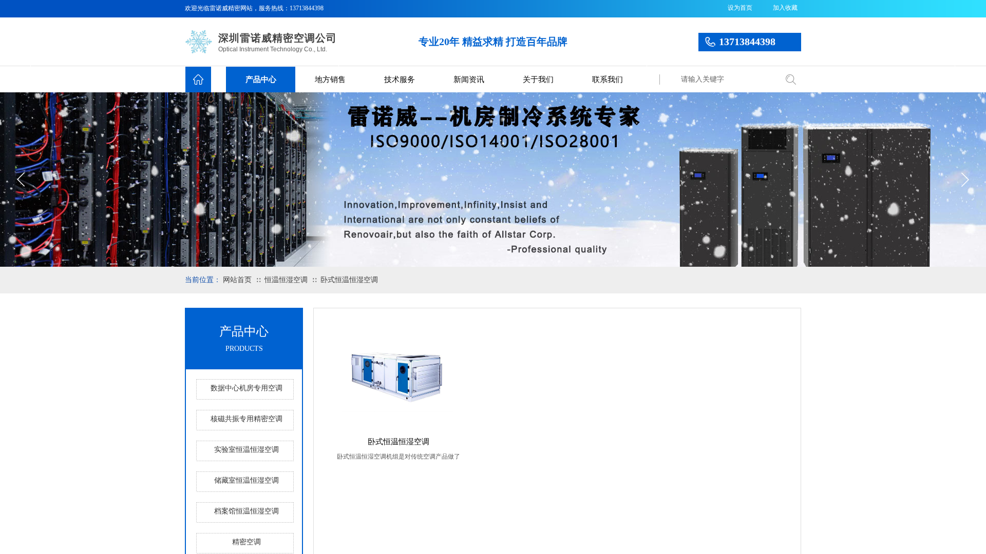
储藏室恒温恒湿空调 (246, 480)
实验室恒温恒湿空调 (246, 449)
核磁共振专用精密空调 (246, 419)
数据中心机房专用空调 (246, 388)
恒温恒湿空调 (286, 280)
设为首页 (740, 7)
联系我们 (607, 79)
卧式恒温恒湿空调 (349, 280)
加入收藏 (785, 7)
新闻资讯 (468, 79)
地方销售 (330, 79)
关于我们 (538, 79)
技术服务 (399, 79)
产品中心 (260, 79)
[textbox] (726, 79)
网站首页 (237, 280)
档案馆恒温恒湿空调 (246, 511)
